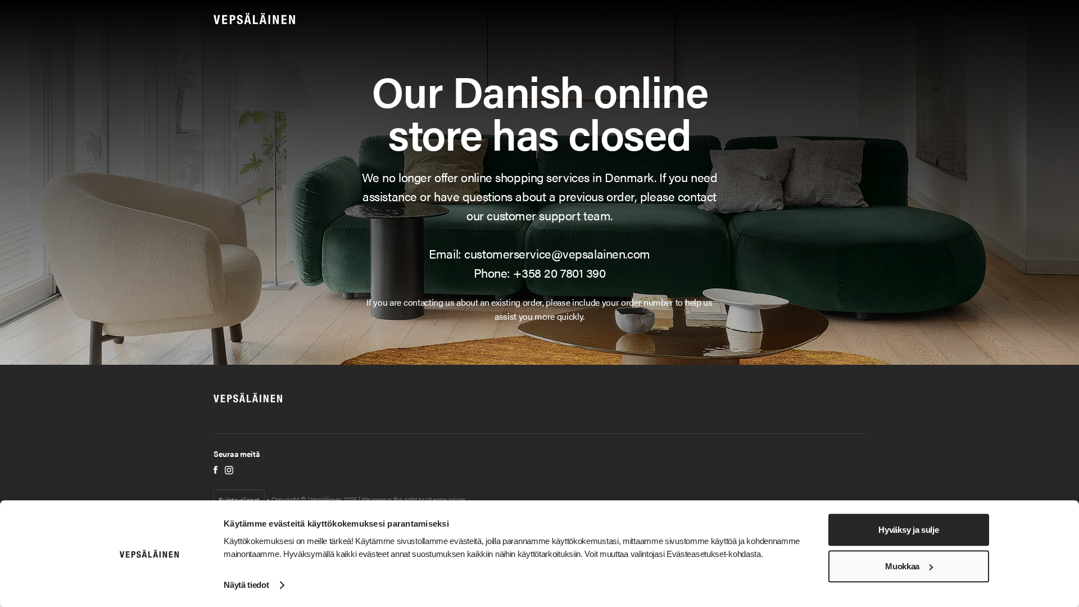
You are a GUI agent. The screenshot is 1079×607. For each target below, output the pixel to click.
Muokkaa (902, 566)
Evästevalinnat (239, 500)
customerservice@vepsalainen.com (557, 253)
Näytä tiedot (246, 585)
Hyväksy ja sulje (908, 529)
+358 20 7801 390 (559, 272)
